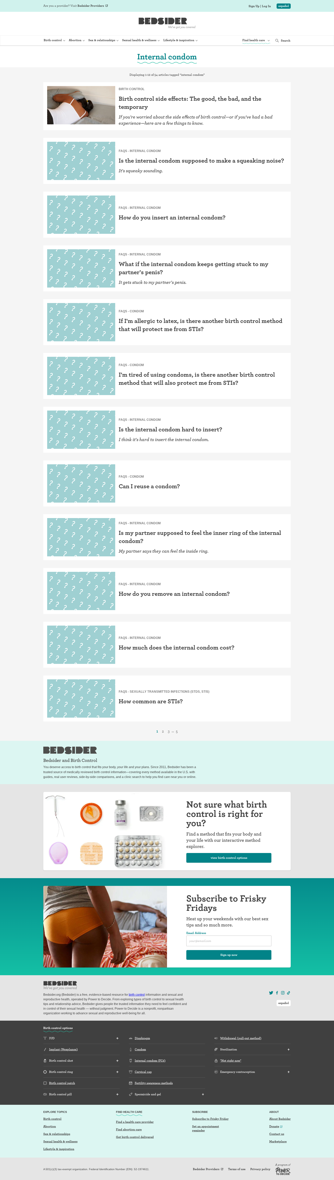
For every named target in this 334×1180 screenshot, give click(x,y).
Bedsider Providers (91, 6)
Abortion (49, 1126)
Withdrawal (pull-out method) (240, 1038)
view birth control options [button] (229, 858)
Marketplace (278, 1141)
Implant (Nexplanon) (63, 1049)
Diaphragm (142, 1038)
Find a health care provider (135, 1122)
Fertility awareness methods (154, 1083)
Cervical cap (143, 1072)
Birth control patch (62, 1083)
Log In (266, 6)
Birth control (52, 1119)
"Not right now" (230, 1060)
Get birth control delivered (135, 1137)
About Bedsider (280, 1119)
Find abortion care (129, 1129)
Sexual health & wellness (60, 1141)
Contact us (276, 1134)
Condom (140, 1049)
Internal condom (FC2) (150, 1060)
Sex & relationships (56, 1134)
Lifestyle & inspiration (58, 1149)
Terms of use (236, 1169)
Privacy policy (260, 1169)
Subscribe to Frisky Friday (210, 1119)
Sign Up (254, 6)
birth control (137, 994)
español (283, 6)
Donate (274, 1126)
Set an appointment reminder (205, 1128)
